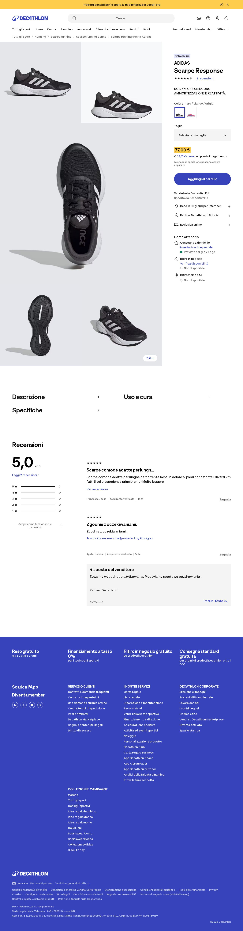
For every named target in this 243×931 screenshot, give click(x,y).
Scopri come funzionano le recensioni (35, 526)
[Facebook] (15, 705)
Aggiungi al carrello (202, 179)
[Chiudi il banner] (228, 5)
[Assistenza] (208, 18)
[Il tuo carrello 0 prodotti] (226, 18)
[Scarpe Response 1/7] (121, 82)
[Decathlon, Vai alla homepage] (30, 18)
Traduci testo (213, 601)
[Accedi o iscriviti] (217, 18)
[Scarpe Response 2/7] (40, 82)
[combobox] (202, 135)
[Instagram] (40, 705)
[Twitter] (24, 705)
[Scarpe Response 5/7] (121, 325)
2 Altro (150, 358)
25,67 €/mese (185, 156)
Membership (203, 29)
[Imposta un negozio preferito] (199, 18)
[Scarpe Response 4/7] (40, 325)
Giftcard (223, 29)
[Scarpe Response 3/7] (81, 204)
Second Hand (182, 29)
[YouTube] (32, 705)
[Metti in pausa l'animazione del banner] (222, 5)
